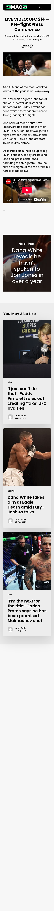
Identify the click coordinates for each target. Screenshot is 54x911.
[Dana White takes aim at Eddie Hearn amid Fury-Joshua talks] (27, 478)
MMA (10, 382)
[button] (46, 7)
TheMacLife (27, 45)
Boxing (11, 491)
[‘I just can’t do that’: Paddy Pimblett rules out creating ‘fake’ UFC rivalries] (27, 372)
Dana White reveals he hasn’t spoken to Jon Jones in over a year (27, 263)
